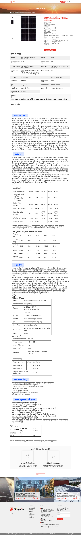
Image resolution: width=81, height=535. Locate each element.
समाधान (42, 1)
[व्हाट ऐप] (10, 513)
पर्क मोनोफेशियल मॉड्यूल (19, 441)
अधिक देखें (31, 498)
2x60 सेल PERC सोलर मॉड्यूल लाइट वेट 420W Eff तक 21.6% (28, 466)
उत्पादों (38, 1)
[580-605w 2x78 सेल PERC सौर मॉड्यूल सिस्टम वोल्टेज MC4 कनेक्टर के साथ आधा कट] (28, 28)
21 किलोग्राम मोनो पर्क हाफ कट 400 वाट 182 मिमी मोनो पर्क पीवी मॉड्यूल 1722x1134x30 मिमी (53, 466)
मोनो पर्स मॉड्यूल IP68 (51, 441)
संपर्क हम (56, 1)
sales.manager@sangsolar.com (50, 524)
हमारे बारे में (33, 1)
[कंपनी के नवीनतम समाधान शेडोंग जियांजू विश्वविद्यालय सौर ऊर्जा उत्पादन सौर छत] (29, 489)
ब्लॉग (46, 1)
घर (11, 12)
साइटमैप (16, 534)
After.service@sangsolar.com (49, 527)
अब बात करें (63, 1)
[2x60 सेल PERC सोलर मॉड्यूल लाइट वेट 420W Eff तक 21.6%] (27, 456)
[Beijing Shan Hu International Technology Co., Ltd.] (13, 2)
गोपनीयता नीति (9, 534)
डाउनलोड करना (51, 1)
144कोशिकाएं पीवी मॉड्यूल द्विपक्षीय (35, 441)
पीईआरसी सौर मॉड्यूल (28, 463)
